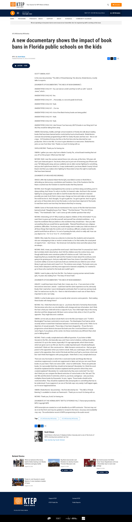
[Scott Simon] (39, 436)
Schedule (68, 18)
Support (50, 18)
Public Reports (76, 502)
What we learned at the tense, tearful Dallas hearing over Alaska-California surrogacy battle (35, 462)
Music (41, 18)
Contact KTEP (76, 498)
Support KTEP (53, 498)
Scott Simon (21, 57)
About (59, 18)
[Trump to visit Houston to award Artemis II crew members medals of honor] (18, 482)
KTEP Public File (53, 502)
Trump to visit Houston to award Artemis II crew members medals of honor (35, 481)
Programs (22, 18)
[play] (12, 13)
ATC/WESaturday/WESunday (20, 33)
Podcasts (33, 18)
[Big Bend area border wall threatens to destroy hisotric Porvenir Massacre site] (54, 463)
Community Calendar (84, 18)
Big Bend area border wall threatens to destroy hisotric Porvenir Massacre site (69, 462)
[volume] (17, 13)
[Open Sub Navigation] (15, 18)
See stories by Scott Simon (54, 440)
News (12, 18)
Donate (117, 5)
